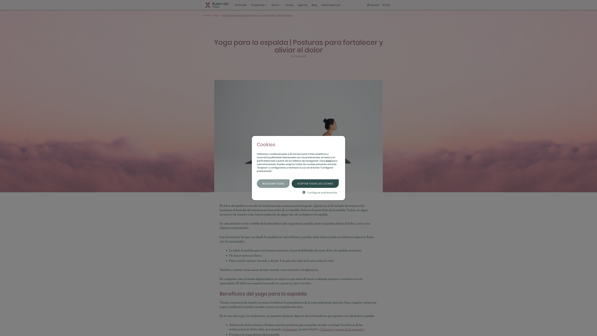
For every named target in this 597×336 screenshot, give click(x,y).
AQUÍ (328, 160)
